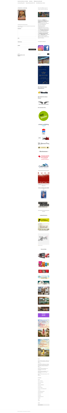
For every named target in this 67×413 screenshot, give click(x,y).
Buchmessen (39, 383)
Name (18, 38)
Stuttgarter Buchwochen (40, 396)
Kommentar (19, 28)
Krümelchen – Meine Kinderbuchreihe (42, 388)
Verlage (39, 400)
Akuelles (39, 379)
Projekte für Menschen (40, 392)
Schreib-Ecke (39, 395)
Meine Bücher (30, 1)
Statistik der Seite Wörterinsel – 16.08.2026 (23, 1)
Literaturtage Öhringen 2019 (41, 391)
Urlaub (38, 399)
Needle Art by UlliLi (40, 245)
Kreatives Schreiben (40, 387)
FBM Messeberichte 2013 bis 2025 (38, 1)
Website (19, 45)
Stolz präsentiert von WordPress (26, 411)
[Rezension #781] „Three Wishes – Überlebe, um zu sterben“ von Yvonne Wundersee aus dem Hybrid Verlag (43, 361)
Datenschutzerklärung (20, 411)
